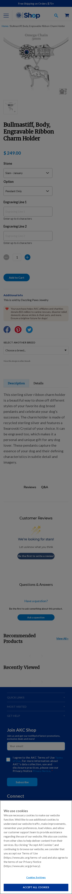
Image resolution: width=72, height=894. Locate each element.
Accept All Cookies (36, 887)
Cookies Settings (36, 877)
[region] (36, 847)
